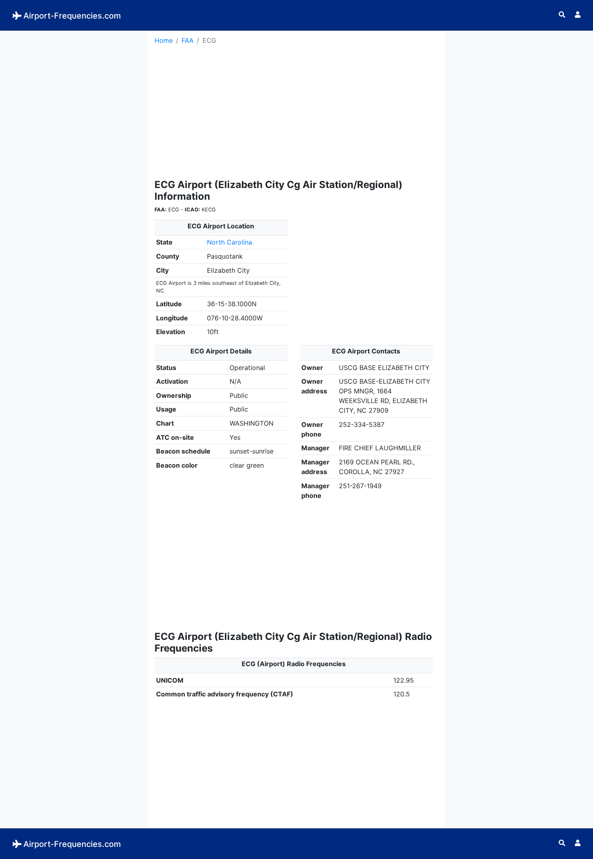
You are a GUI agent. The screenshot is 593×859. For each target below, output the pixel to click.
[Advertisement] (74, 87)
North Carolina (229, 242)
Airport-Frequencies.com (72, 16)
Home (164, 40)
